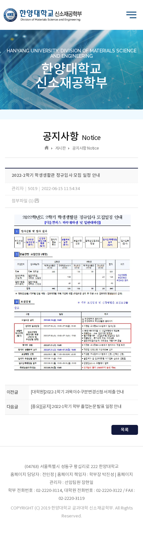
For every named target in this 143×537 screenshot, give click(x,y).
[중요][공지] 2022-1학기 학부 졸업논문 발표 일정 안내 (76, 406)
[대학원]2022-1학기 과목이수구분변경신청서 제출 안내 (77, 392)
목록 (125, 430)
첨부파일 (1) (23, 201)
